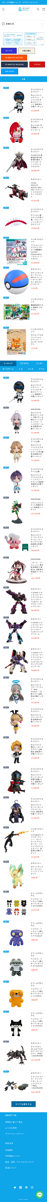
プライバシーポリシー (14, 1133)
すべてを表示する (23, 1104)
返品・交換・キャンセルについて (19, 1162)
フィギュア (8, 363)
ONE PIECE (9, 71)
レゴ (20, 369)
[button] (3, 9)
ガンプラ (8, 50)
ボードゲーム (8, 369)
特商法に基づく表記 (13, 1122)
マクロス (37, 64)
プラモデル (24, 363)
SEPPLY (26, 1199)
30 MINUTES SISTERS (14, 57)
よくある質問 (11, 1128)
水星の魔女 (26, 50)
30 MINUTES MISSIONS (14, 64)
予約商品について (12, 1156)
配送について (11, 1167)
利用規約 (9, 1150)
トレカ (30, 369)
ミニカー (39, 363)
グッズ (41, 369)
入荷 (23, 79)
